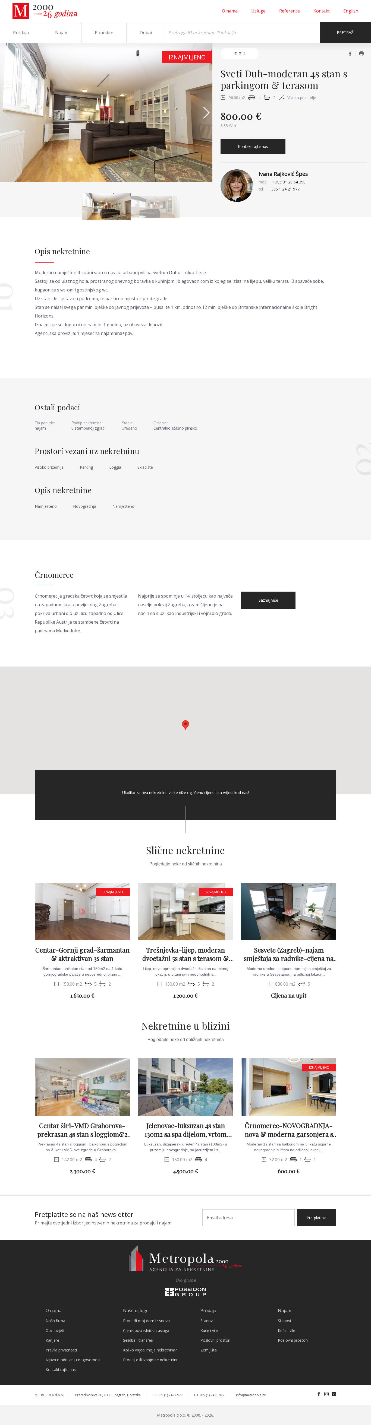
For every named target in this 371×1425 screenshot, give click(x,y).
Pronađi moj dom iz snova (146, 1320)
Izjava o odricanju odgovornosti (74, 1359)
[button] (206, 113)
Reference (289, 11)
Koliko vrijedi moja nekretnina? (150, 1350)
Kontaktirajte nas (253, 146)
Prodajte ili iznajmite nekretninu (150, 1359)
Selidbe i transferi (138, 1340)
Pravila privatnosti (61, 1350)
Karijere (52, 1340)
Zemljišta (208, 1350)
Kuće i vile (209, 1330)
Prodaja (21, 33)
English (350, 11)
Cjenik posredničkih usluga (146, 1330)
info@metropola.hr (251, 1395)
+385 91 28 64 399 (289, 182)
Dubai (146, 33)
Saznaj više (268, 600)
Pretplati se (316, 1217)
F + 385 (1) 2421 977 (209, 1395)
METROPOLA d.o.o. (49, 1395)
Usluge (258, 11)
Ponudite (104, 33)
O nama (230, 11)
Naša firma (55, 1320)
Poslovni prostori (215, 1340)
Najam (61, 33)
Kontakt (321, 11)
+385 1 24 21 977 (284, 189)
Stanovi (206, 1320)
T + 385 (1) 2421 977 (167, 1395)
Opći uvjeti (55, 1330)
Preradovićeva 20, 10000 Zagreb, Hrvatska (108, 1395)
